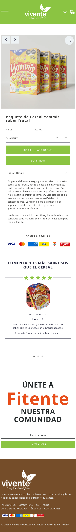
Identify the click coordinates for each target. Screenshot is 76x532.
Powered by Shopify (57, 524)
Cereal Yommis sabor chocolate (43, 333)
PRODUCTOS (8, 504)
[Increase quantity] (66, 137)
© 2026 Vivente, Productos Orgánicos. (22, 524)
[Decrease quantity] (57, 137)
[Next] (15, 40)
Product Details (15, 172)
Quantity (11, 138)
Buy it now (38, 160)
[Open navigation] (5, 11)
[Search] (65, 11)
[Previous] (6, 40)
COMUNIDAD (26, 504)
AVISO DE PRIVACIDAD (14, 508)
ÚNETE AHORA (38, 444)
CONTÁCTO (42, 504)
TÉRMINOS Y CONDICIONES (45, 508)
